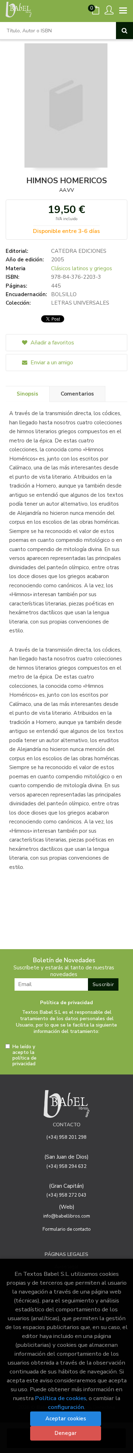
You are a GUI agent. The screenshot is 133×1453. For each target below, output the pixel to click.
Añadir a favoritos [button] (51, 343)
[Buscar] (124, 30)
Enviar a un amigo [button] (51, 362)
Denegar (66, 1433)
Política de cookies (60, 1398)
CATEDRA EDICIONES (78, 251)
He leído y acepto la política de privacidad (24, 1055)
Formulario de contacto (67, 1229)
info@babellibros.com (66, 1216)
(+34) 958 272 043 (66, 1195)
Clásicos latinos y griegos (81, 268)
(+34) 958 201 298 (66, 1137)
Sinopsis (27, 393)
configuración (66, 1407)
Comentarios (77, 393)
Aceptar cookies (65, 1418)
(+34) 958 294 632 (66, 1166)
